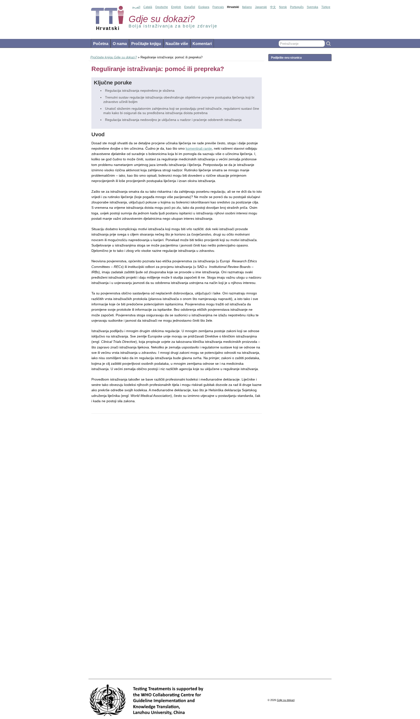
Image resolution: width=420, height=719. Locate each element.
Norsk (283, 7)
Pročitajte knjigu (146, 44)
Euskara (203, 7)
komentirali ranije (199, 148)
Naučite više (177, 44)
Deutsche (161, 7)
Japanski (261, 7)
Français (218, 7)
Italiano (247, 7)
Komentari (202, 44)
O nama (120, 44)
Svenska (312, 7)
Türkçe (325, 7)
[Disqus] (176, 484)
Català (147, 7)
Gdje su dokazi (286, 700)
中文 (273, 7)
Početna (100, 44)
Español (189, 7)
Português (297, 7)
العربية (136, 7)
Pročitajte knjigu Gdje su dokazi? (113, 57)
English (176, 7)
